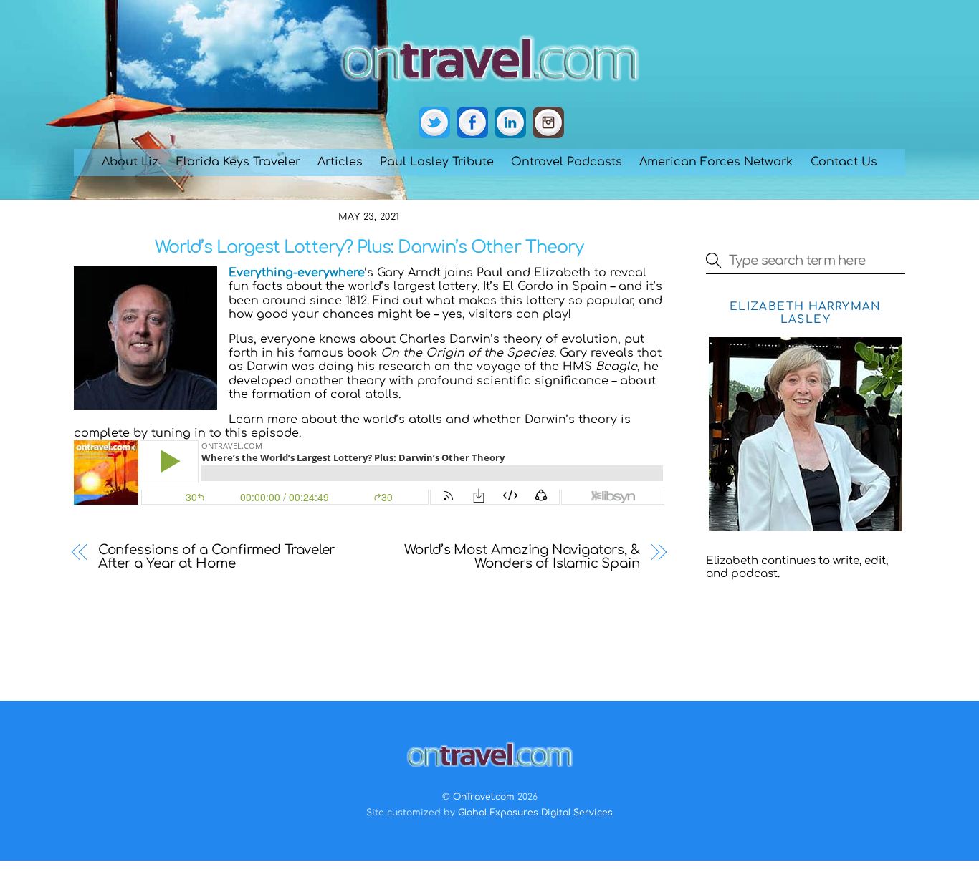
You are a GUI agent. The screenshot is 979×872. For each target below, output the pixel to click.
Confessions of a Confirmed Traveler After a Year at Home (216, 557)
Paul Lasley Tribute (437, 161)
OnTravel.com (484, 797)
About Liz (130, 161)
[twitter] (434, 123)
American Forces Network (716, 161)
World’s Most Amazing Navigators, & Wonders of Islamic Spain (522, 557)
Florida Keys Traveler (238, 161)
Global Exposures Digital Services (535, 813)
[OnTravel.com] (489, 87)
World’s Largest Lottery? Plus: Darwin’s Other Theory (369, 247)
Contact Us (844, 161)
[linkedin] (510, 123)
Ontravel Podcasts (566, 161)
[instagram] (548, 123)
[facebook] (472, 123)
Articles (340, 161)
